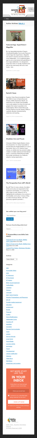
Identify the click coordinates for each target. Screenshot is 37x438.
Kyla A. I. (22, 23)
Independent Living (11, 319)
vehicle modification (11, 353)
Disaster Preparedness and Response (17, 297)
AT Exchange (10, 278)
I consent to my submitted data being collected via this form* (18, 396)
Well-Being (9, 361)
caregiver (8, 287)
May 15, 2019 (9, 203)
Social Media (9, 341)
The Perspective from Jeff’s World (18, 183)
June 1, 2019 (9, 160)
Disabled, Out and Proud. (15, 139)
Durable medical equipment (14, 302)
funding (8, 314)
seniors (8, 334)
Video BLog (9, 358)
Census (8, 290)
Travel (8, 349)
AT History (9, 280)
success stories (18, 116)
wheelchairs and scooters (13, 363)
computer (9, 292)
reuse (7, 331)
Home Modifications (11, 317)
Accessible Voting (11, 270)
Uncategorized (10, 351)
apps (18, 70)
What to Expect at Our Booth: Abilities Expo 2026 (18, 244)
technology (9, 346)
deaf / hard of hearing (12, 295)
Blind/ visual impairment (19, 203)
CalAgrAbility (9, 285)
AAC (7, 268)
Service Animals (10, 336)
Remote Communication (13, 329)
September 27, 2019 (11, 70)
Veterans (8, 356)
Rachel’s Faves (11, 93)
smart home (9, 339)
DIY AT (8, 300)
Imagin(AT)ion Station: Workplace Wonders (18, 248)
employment (9, 307)
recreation (9, 327)
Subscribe (10, 219)
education (9, 305)
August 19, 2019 (10, 116)
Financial (8, 312)
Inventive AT (9, 322)
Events (8, 309)
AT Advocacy (10, 275)
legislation (9, 324)
